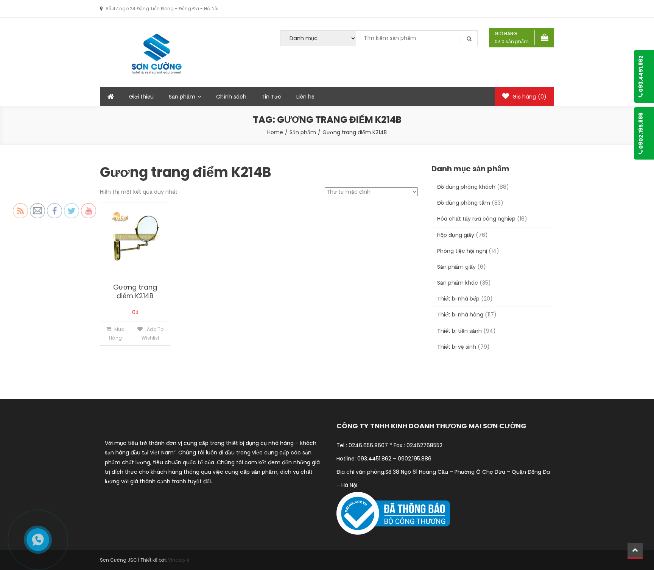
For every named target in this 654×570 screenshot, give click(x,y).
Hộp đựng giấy (455, 235)
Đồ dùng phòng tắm (463, 203)
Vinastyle (178, 560)
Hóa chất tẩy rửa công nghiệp (476, 218)
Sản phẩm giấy (456, 267)
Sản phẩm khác (457, 283)
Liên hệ (305, 96)
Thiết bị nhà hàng (460, 314)
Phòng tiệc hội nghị (462, 251)
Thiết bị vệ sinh (456, 347)
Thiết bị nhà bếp (458, 298)
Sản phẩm (182, 96)
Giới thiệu (141, 96)
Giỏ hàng (529, 96)
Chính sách (231, 96)
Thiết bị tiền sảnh (459, 331)
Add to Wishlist (153, 333)
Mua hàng (117, 333)
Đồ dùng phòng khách (466, 187)
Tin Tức (271, 96)
